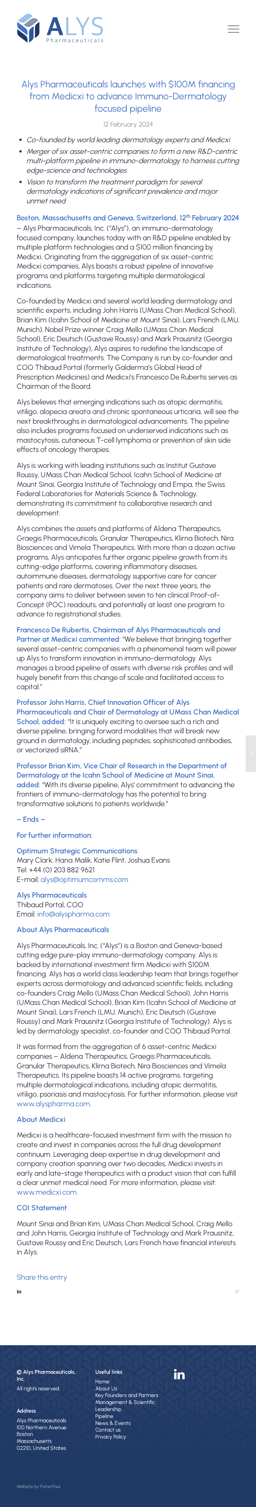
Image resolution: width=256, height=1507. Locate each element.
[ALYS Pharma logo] (60, 28)
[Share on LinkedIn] (128, 1291)
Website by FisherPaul (38, 1486)
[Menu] (230, 28)
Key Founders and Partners (126, 1395)
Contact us (108, 1430)
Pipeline (104, 1416)
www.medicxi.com (47, 1192)
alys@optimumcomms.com (84, 879)
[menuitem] (230, 28)
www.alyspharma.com (53, 1103)
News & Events (113, 1423)
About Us (106, 1388)
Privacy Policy (110, 1437)
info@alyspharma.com (73, 914)
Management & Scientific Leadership (125, 1405)
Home (102, 1381)
